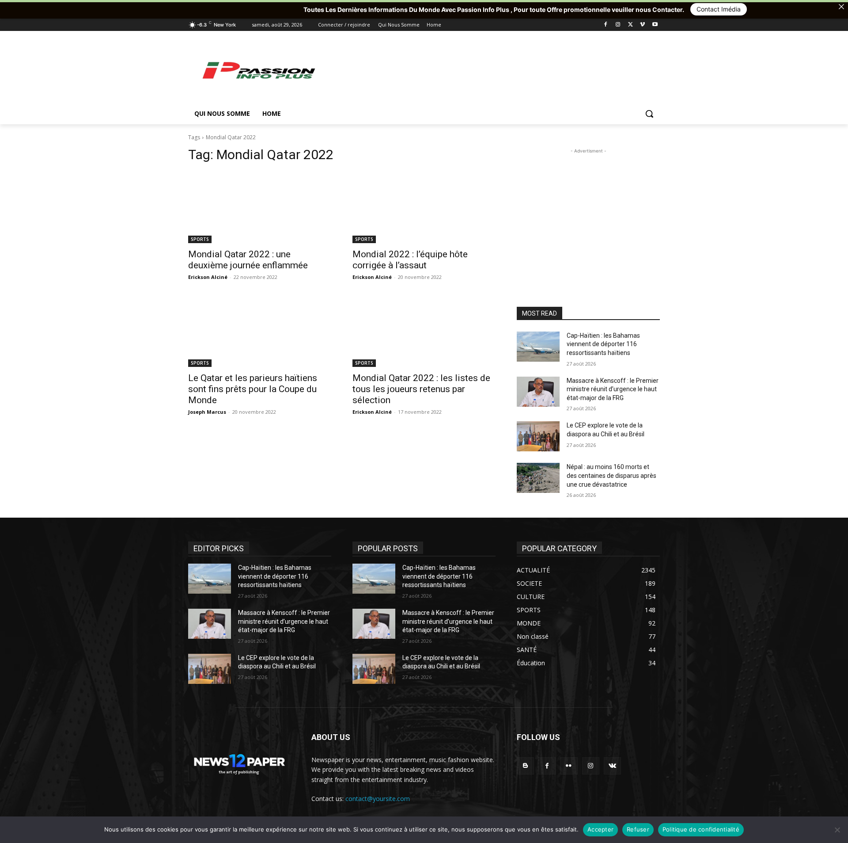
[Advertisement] (490, 70)
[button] (649, 113)
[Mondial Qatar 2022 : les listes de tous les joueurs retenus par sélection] (424, 331)
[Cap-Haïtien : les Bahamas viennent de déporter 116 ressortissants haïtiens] (538, 347)
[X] (630, 25)
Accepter (600, 829)
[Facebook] (606, 25)
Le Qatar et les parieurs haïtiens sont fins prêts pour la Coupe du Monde (252, 389)
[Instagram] (618, 25)
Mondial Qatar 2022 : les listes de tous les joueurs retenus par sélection (421, 389)
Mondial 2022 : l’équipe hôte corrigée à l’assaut (410, 260)
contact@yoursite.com (377, 798)
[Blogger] (525, 765)
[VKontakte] (612, 765)
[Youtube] (655, 25)
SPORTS (200, 239)
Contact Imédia (662, 9)
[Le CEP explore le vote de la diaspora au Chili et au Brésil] (538, 436)
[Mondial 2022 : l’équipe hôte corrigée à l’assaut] (424, 207)
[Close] (841, 6)
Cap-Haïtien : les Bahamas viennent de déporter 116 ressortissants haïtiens (603, 344)
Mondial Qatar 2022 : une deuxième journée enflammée (248, 260)
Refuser (638, 829)
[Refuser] (837, 829)
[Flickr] (568, 765)
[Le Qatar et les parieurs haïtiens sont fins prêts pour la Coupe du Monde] (259, 331)
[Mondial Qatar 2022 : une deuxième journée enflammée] (259, 207)
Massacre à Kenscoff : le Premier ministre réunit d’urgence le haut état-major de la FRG (613, 389)
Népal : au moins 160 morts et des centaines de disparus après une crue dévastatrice (611, 475)
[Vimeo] (642, 25)
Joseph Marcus (207, 411)
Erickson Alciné (207, 277)
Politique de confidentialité (700, 829)
